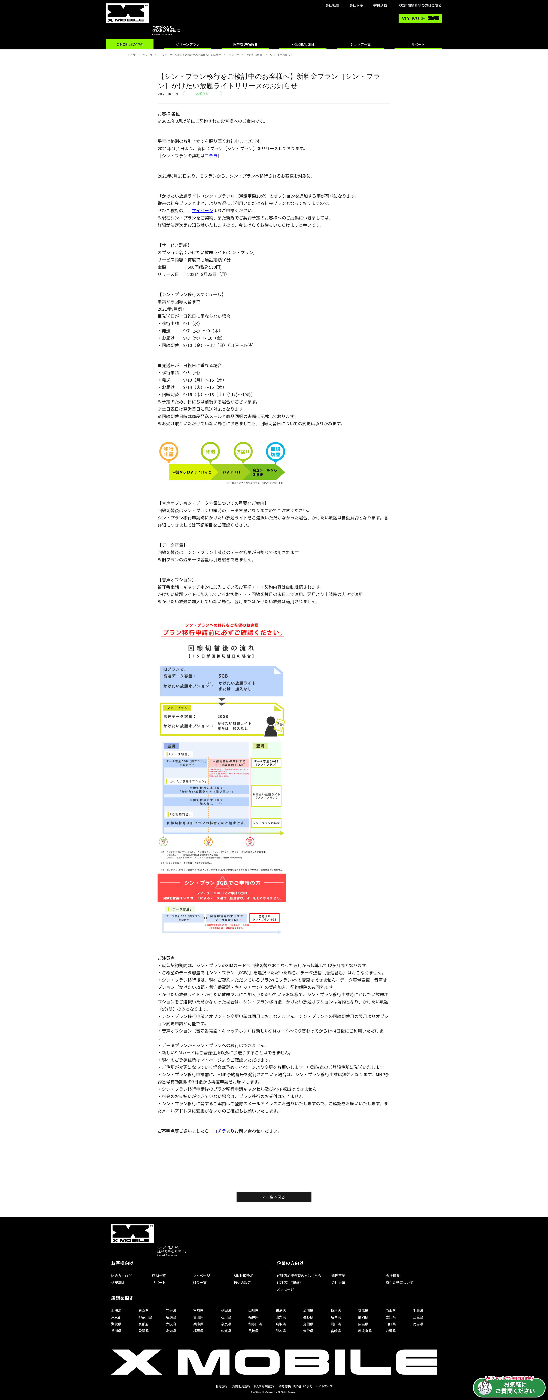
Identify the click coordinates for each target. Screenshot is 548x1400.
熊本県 (281, 1330)
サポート (418, 44)
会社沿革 (356, 5)
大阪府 (171, 1323)
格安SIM (117, 1282)
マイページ (202, 210)
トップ (132, 55)
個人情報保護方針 (264, 1386)
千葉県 (418, 1310)
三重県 (418, 1317)
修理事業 (338, 1275)
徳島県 (418, 1323)
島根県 (308, 1323)
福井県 (253, 1317)
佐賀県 (226, 1330)
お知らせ (202, 93)
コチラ (211, 156)
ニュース (147, 55)
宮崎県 (336, 1330)
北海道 (116, 1310)
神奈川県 (145, 1317)
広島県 (363, 1323)
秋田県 (226, 1310)
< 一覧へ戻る (274, 1197)
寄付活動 (380, 5)
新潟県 (171, 1317)
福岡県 (198, 1330)
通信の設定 (242, 1282)
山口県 (391, 1323)
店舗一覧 (159, 1275)
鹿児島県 (365, 1330)
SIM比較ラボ (243, 1275)
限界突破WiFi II (245, 44)
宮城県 (198, 1310)
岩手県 (171, 1310)
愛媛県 (143, 1330)
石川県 (226, 1317)
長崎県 (253, 1330)
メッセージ (285, 1289)
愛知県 (391, 1317)
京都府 (143, 1323)
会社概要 (332, 5)
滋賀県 (116, 1323)
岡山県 (336, 1323)
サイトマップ (324, 1386)
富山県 (198, 1317)
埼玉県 (391, 1310)
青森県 (143, 1310)
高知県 (171, 1330)
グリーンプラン (188, 44)
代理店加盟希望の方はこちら (419, 5)
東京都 (116, 1317)
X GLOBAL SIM (303, 44)
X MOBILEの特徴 (130, 44)
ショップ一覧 (360, 44)
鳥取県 (281, 1323)
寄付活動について (399, 1282)
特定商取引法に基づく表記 (295, 1386)
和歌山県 (255, 1323)
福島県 (281, 1310)
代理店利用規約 (289, 1282)
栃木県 (336, 1310)
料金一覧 (200, 1282)
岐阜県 (336, 1317)
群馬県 (363, 1310)
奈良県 (226, 1323)
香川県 (116, 1330)
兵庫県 (198, 1323)
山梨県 (281, 1317)
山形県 (253, 1310)
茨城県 (308, 1310)
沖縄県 (391, 1330)
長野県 (308, 1317)
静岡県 (363, 1317)
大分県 (308, 1330)
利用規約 (221, 1386)
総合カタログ (121, 1275)
